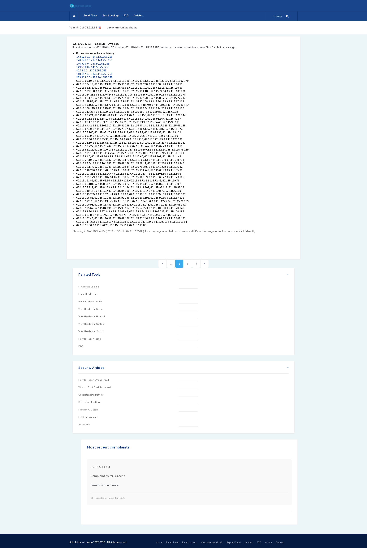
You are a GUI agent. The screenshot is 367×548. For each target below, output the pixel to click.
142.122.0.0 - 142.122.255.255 (94, 57)
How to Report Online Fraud (93, 379)
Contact (280, 542)
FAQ (125, 15)
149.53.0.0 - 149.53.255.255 (93, 67)
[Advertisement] (142, 244)
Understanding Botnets (91, 394)
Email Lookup (110, 15)
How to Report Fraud (89, 338)
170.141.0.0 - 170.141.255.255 (94, 60)
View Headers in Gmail (90, 309)
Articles (138, 15)
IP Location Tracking (89, 402)
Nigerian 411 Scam (88, 409)
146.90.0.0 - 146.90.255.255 (93, 64)
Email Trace (90, 15)
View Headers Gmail (212, 542)
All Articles (84, 424)
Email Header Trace (88, 294)
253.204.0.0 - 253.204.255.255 (94, 77)
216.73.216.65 (88, 27)
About (268, 542)
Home (159, 542)
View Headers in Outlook (91, 323)
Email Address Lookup (90, 301)
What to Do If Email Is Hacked (94, 387)
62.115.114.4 (100, 467)
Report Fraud (234, 542)
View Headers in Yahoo (90, 331)
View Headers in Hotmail (91, 316)
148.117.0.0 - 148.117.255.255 (94, 74)
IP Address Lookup (88, 286)
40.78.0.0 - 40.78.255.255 (91, 70)
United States (128, 27)
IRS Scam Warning (88, 417)
